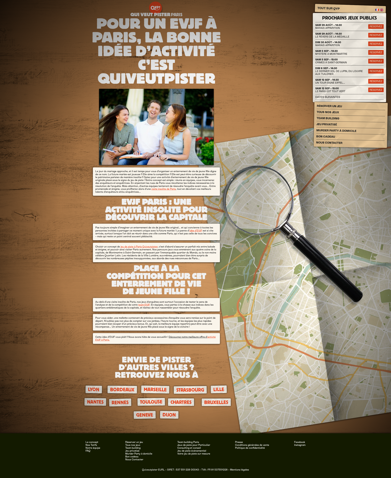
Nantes (95, 402)
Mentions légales (239, 469)
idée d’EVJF (195, 230)
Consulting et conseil (189, 447)
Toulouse (151, 402)
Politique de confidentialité (250, 447)
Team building (328, 118)
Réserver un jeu (329, 106)
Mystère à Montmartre (331, 52)
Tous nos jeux (328, 112)
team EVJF (144, 304)
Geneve (144, 415)
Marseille (155, 389)
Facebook (299, 442)
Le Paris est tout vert (330, 90)
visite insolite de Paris (163, 189)
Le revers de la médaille (332, 35)
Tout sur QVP (328, 8)
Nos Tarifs (91, 445)
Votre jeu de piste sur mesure (193, 453)
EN (382, 10)
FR (377, 10)
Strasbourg (190, 390)
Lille (218, 389)
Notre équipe (93, 447)
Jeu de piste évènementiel (191, 450)
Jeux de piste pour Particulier (193, 445)
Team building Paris (188, 442)
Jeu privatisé (326, 124)
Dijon (169, 415)
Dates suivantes (327, 97)
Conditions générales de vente (252, 445)
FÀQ (88, 450)
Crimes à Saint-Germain (331, 61)
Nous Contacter (329, 142)
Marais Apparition (328, 26)
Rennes (120, 403)
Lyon (93, 389)
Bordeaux (122, 389)
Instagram (299, 445)
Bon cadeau (325, 136)
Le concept (92, 442)
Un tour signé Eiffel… (330, 81)
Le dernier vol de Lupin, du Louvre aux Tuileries (339, 71)
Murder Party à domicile (336, 131)
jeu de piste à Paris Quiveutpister (139, 246)
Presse (239, 442)
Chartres (181, 402)
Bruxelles (216, 402)
